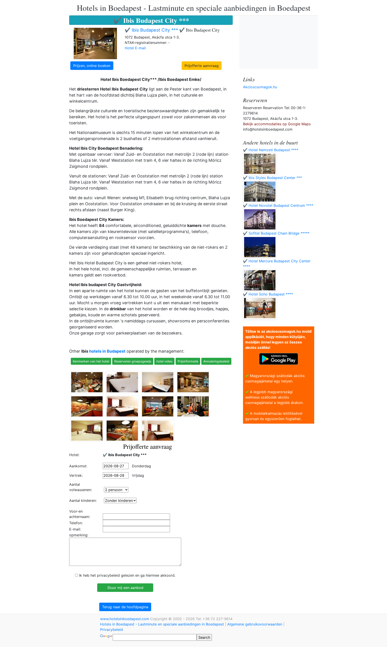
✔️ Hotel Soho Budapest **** (268, 294)
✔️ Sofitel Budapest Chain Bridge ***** (276, 233)
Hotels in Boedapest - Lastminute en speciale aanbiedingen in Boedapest (193, 7)
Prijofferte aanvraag (202, 65)
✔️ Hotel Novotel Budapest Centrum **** (278, 205)
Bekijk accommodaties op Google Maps (277, 124)
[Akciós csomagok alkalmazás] (278, 358)
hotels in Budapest (107, 351)
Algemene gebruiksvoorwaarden (254, 624)
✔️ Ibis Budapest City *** (151, 30)
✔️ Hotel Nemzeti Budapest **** (270, 150)
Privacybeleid (111, 629)
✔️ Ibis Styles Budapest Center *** (272, 177)
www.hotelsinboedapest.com (125, 619)
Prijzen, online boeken (91, 65)
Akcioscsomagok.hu (260, 87)
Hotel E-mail (135, 48)
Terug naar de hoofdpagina (125, 607)
